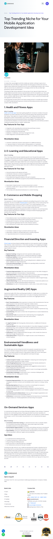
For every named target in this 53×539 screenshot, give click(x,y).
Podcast (7, 496)
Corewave (27, 532)
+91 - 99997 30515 (42, 497)
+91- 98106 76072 (33, 497)
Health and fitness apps (10, 113)
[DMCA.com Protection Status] (26, 536)
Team (6, 491)
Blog (6, 494)
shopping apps (23, 202)
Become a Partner (9, 506)
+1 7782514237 (32, 503)
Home (5, 13)
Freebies (7, 499)
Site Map (7, 501)
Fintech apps (7, 243)
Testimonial (8, 504)
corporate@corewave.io (35, 505)
